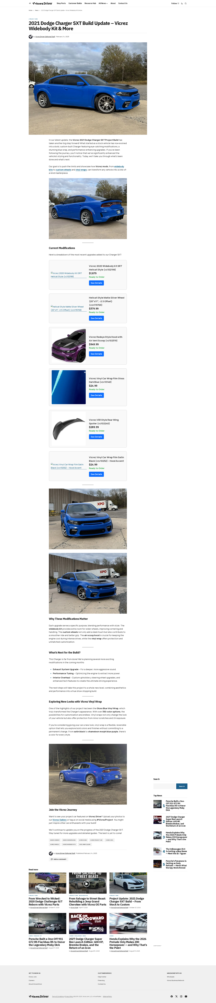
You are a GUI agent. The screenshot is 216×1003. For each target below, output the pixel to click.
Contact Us (102, 984)
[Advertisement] (170, 911)
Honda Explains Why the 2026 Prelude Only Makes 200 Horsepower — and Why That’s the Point (176, 837)
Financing (101, 980)
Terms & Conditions (58, 996)
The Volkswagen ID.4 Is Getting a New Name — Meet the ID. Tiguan (176, 851)
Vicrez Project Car (96, 840)
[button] (30, 3)
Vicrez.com (33, 977)
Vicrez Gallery (59, 819)
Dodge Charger (54, 840)
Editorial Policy (107, 996)
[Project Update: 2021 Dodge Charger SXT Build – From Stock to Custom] (128, 883)
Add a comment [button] (60, 859)
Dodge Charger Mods (69, 840)
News (36, 10)
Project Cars (33, 19)
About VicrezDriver (35, 984)
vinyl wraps (81, 169)
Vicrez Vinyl (109, 840)
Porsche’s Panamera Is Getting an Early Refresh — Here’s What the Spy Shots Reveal (176, 864)
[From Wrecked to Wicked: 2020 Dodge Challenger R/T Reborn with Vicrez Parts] (47, 883)
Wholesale (170, 977)
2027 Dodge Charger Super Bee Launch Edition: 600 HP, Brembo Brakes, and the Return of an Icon (176, 821)
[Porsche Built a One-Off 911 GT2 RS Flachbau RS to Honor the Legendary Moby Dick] (47, 923)
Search (156, 779)
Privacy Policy (69, 996)
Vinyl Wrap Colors (84, 844)
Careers (31, 980)
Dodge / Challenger (76, 935)
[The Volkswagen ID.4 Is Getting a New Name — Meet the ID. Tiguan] (157, 851)
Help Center (102, 977)
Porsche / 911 (38, 935)
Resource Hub (83, 895)
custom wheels (63, 169)
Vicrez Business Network (175, 980)
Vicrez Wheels (54, 844)
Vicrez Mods (83, 840)
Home (30, 10)
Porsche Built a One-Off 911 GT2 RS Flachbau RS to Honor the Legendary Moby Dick (176, 805)
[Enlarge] (124, 181)
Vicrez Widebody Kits (69, 844)
